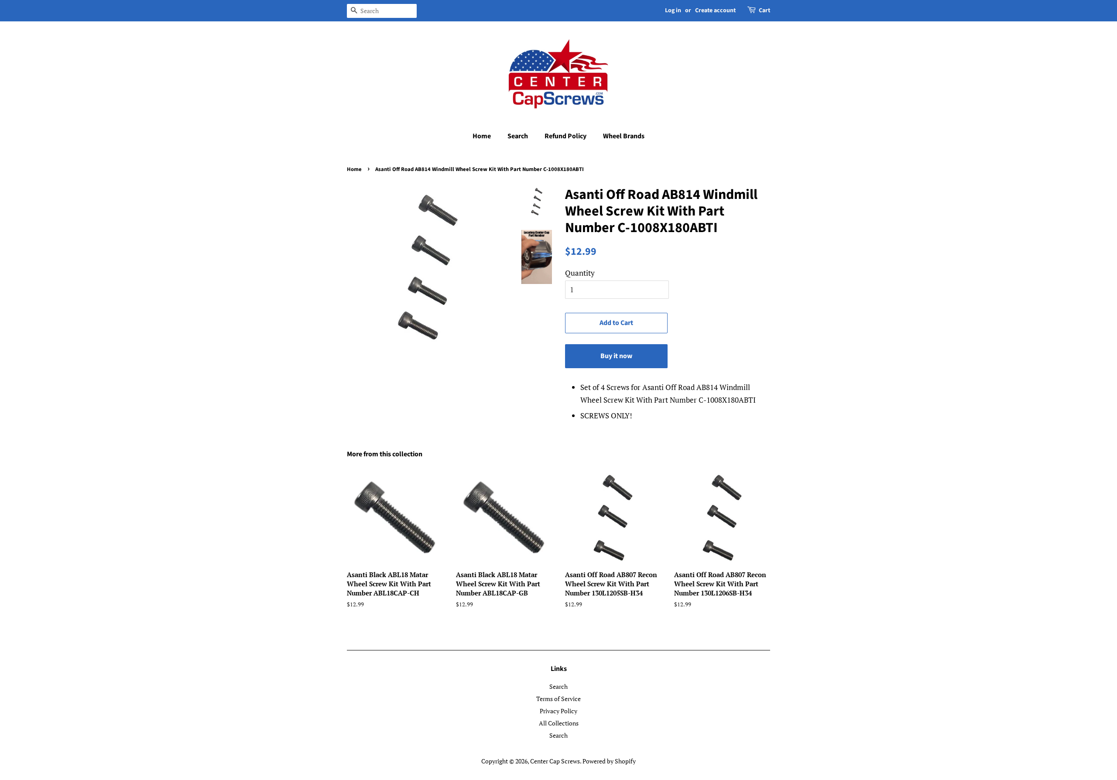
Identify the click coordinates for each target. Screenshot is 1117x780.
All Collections (559, 723)
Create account (715, 10)
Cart (764, 10)
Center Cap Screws (555, 761)
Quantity (580, 273)
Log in (673, 10)
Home (482, 136)
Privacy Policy (558, 711)
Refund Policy (565, 136)
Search (517, 136)
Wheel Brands (623, 136)
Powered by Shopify (609, 761)
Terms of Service (558, 698)
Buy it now (616, 356)
